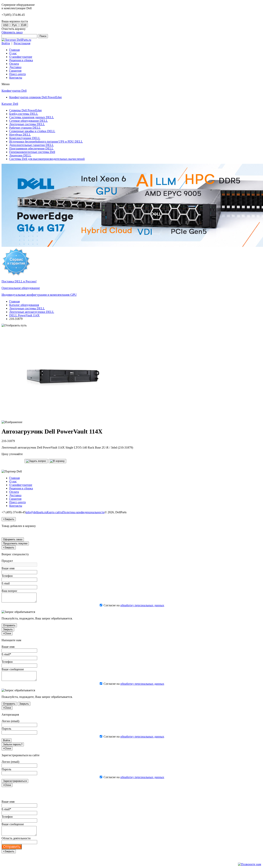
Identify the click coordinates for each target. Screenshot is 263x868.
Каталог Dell (10, 103)
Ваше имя (8, 568)
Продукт (7, 560)
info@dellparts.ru (36, 512)
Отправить (9, 625)
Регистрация (22, 43)
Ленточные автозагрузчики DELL (31, 311)
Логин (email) (10, 721)
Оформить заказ (12, 32)
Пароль (6, 728)
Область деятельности (16, 838)
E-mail (6, 583)
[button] (36, 461)
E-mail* (6, 654)
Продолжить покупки (15, 543)
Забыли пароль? (12, 744)
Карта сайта (54, 512)
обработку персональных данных (142, 605)
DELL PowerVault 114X (24, 315)
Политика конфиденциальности (83, 512)
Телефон (7, 575)
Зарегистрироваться (15, 781)
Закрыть (8, 629)
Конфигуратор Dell (14, 90)
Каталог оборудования (24, 305)
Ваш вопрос (9, 590)
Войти (6, 43)
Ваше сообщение (13, 669)
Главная (14, 301)
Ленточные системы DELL (27, 308)
